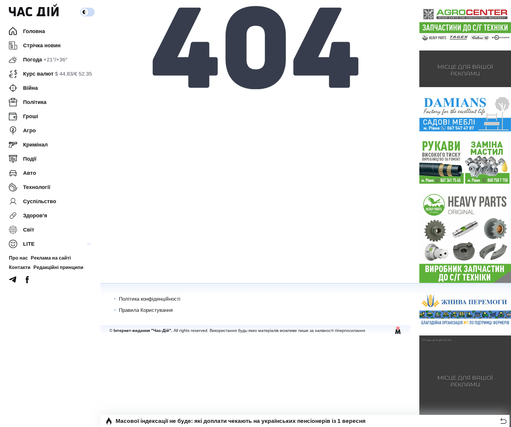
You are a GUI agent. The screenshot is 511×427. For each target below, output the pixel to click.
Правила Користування (146, 310)
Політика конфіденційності (149, 299)
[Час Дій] (34, 12)
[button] (503, 421)
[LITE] (89, 244)
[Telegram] (12, 281)
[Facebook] (27, 281)
